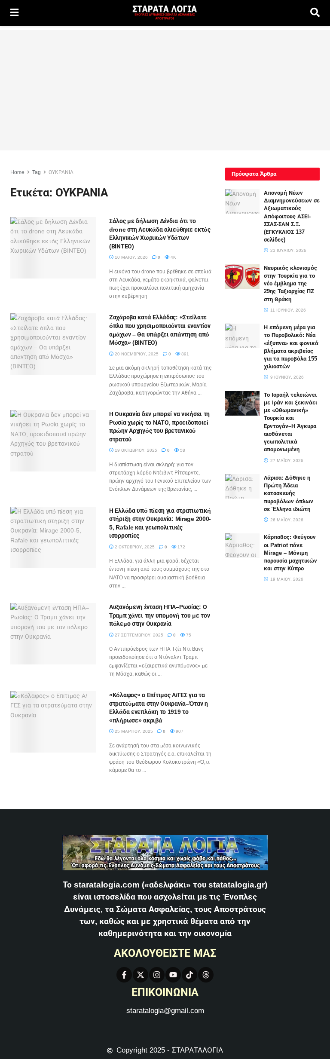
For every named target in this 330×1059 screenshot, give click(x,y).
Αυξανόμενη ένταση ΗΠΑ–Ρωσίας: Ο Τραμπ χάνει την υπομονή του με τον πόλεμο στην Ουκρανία (159, 615)
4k (172, 257)
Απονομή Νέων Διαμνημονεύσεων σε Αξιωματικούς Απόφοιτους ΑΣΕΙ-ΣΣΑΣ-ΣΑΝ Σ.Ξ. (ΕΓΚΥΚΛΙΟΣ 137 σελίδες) (292, 216)
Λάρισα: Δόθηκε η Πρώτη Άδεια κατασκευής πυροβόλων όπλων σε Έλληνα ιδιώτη (288, 493)
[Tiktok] (189, 974)
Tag (36, 172)
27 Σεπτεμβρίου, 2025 (138, 635)
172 (180, 547)
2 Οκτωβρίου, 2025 (134, 547)
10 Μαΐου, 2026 (130, 257)
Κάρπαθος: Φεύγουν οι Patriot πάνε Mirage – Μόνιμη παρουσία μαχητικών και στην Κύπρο (290, 553)
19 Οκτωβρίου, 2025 (135, 450)
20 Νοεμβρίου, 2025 (136, 354)
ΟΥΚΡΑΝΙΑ (61, 172)
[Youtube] (173, 974)
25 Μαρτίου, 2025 (133, 731)
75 (188, 635)
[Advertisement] (165, 90)
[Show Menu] (14, 13)
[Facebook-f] (124, 974)
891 (184, 354)
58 (182, 450)
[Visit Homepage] (164, 13)
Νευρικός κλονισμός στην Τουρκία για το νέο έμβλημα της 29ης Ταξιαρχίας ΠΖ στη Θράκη (290, 284)
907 (178, 731)
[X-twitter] (140, 974)
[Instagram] (157, 974)
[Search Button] (315, 13)
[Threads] (206, 974)
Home (17, 172)
